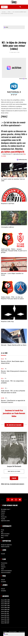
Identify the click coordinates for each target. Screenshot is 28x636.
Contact (5, 631)
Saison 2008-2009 (5, 607)
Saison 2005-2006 (5, 601)
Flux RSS (3, 518)
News (2, 537)
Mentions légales (13, 631)
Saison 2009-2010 (5, 609)
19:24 (2, 368)
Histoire (3, 564)
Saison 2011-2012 (5, 613)
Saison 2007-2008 (5, 605)
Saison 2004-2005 (5, 599)
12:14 (2, 378)
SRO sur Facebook (5, 533)
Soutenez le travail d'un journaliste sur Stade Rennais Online (14, 413)
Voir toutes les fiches (14, 471)
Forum (2, 529)
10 (6, 388)
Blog (2, 531)
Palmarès (3, 566)
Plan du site (4, 516)
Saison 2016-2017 (5, 622)
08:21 (2, 388)
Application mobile (5, 520)
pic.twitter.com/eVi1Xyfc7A (12, 151)
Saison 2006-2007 (5, 603)
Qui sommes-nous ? (5, 509)
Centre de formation (5, 572)
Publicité (3, 511)
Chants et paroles (5, 546)
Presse (2, 514)
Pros (9, 11)
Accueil (4, 11)
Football (3, 553)
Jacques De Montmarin (14, 466)
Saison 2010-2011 (5, 611)
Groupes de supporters (6, 544)
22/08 (2, 398)
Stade (2, 568)
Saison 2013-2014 (5, 617)
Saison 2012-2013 (5, 615)
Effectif (3, 579)
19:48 (2, 359)
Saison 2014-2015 (5, 619)
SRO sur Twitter (4, 535)
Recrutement (22, 631)
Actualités (3, 581)
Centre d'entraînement (6, 570)
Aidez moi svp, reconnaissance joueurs (12, 484)
